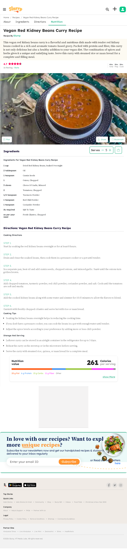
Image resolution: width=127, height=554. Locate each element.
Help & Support (17, 510)
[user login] (123, 9)
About (5, 510)
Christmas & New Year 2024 (95, 502)
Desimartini (49, 531)
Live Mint (37, 531)
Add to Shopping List (118, 150)
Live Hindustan (25, 531)
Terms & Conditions (37, 519)
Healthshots (69, 531)
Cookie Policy (21, 519)
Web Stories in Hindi (24, 502)
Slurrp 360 (58, 502)
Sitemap (51, 519)
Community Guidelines (66, 519)
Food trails (78, 502)
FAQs (28, 510)
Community (39, 502)
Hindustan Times (9, 531)
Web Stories (8, 502)
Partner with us (40, 510)
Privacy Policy (8, 519)
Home (6, 17)
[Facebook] (108, 485)
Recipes (16, 17)
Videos (68, 502)
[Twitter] (114, 485)
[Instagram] (120, 485)
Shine (59, 531)
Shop (49, 502)
